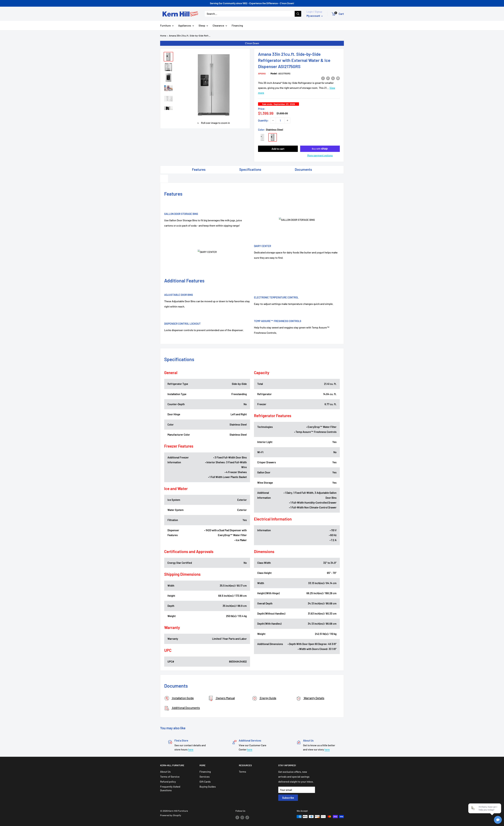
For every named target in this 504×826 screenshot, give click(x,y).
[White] (262, 137)
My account (313, 15)
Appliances (184, 25)
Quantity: (263, 120)
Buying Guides (208, 786)
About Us (165, 771)
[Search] (298, 14)
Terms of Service (170, 776)
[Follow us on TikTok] (247, 817)
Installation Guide (182, 698)
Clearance (218, 25)
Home (163, 35)
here (190, 749)
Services (205, 776)
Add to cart (278, 148)
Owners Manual (225, 698)
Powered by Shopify (170, 815)
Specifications (250, 169)
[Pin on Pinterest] (328, 78)
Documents (303, 169)
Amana (262, 73)
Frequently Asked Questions (170, 788)
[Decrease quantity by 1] (273, 120)
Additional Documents (185, 707)
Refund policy (168, 781)
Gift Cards (205, 781)
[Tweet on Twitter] (333, 78)
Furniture (165, 25)
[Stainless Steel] (272, 137)
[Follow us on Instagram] (242, 817)
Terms (242, 771)
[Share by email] (338, 78)
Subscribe (288, 797)
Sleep (202, 25)
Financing (237, 25)
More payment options (320, 155)
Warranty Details (313, 698)
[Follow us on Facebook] (237, 817)
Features (199, 169)
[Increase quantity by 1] (287, 120)
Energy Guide (267, 698)
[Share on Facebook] (323, 78)
